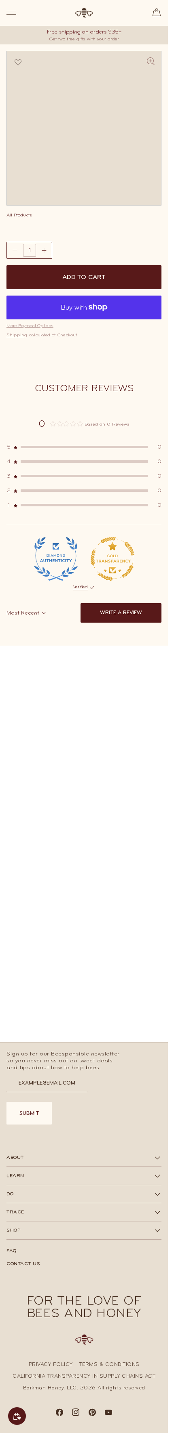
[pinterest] (92, 1414)
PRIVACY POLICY (51, 1364)
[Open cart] (156, 12)
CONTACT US (23, 1263)
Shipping (16, 335)
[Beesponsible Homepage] (84, 13)
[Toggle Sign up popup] (17, 1416)
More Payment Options (29, 325)
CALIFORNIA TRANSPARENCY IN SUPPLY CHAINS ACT (84, 1376)
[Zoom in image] (151, 61)
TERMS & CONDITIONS (109, 1364)
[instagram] (76, 1414)
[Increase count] (44, 250)
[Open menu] (11, 13)
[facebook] (60, 1414)
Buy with (74, 307)
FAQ (11, 1250)
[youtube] (109, 1414)
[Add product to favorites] (18, 62)
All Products (19, 215)
